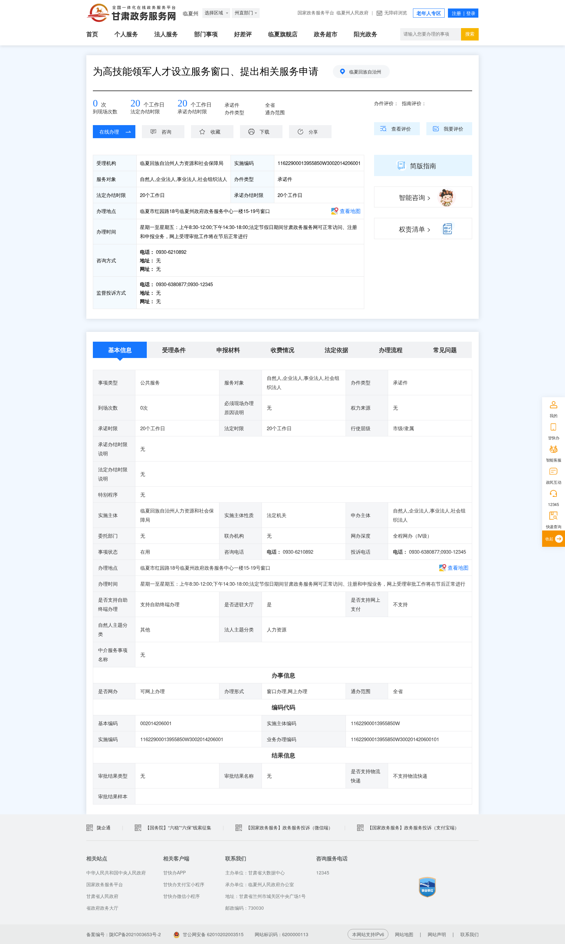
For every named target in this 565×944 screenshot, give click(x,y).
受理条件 (174, 350)
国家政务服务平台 (316, 12)
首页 (92, 34)
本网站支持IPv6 (368, 934)
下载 (264, 131)
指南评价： (414, 103)
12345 (553, 504)
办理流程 (390, 350)
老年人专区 (429, 13)
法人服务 (166, 34)
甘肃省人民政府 (102, 896)
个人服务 (126, 34)
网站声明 (437, 934)
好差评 (243, 34)
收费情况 (282, 350)
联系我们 (469, 934)
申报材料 (228, 350)
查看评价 (401, 128)
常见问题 (445, 350)
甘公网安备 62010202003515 (213, 934)
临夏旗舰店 (283, 34)
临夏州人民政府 (352, 12)
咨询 (166, 131)
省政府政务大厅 (102, 907)
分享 (313, 131)
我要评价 (453, 128)
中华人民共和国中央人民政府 (116, 872)
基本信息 (120, 350)
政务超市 (325, 34)
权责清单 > (415, 229)
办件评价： (386, 103)
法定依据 (336, 350)
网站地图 (404, 934)
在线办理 (109, 131)
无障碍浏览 (395, 12)
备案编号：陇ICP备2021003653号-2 (123, 934)
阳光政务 (365, 34)
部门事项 (206, 34)
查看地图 (350, 211)
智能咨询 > (415, 197)
